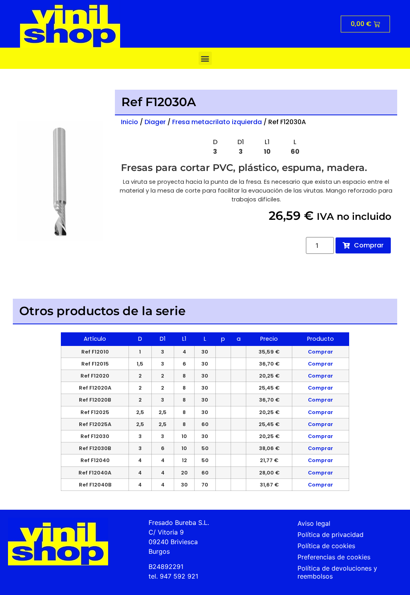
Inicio (129, 122)
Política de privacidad (330, 535)
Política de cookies (326, 546)
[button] (205, 58)
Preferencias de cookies (333, 557)
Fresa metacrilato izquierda (217, 122)
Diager (155, 122)
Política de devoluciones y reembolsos (337, 572)
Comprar (320, 351)
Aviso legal (313, 523)
